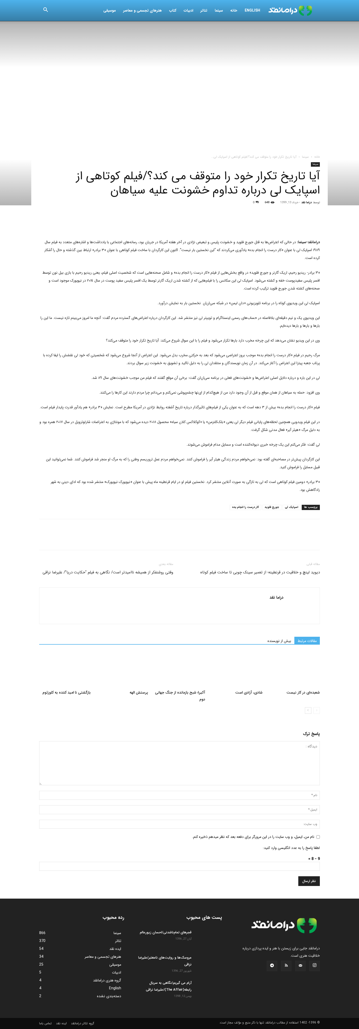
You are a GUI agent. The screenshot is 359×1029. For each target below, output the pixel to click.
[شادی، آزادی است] (237, 669)
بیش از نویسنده (279, 641)
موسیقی (109, 10)
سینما (219, 10)
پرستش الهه (139, 692)
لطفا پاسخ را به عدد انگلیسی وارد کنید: (291, 848)
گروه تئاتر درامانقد (82, 1023)
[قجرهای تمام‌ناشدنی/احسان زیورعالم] (209, 938)
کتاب (172, 10)
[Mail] (300, 966)
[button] (45, 11)
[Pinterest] (68, 223)
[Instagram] (314, 966)
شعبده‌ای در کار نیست (303, 692)
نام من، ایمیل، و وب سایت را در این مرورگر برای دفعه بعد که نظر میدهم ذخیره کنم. (253, 837)
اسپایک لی (291, 507)
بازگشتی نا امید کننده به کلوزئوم (67, 692)
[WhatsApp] (80, 223)
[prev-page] (316, 710)
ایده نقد (61, 1023)
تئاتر (204, 10)
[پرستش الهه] (122, 669)
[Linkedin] (93, 223)
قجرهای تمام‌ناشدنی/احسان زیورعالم (166, 932)
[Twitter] (56, 223)
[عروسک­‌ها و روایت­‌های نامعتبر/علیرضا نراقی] (209, 963)
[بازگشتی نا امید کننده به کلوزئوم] (65, 669)
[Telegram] (105, 223)
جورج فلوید (272, 507)
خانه (233, 10)
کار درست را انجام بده (245, 507)
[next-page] (308, 710)
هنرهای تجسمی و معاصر (142, 10)
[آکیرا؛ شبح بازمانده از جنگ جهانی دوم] (179, 669)
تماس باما (45, 1023)
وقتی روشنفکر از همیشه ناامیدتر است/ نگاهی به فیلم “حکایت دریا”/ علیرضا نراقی (108, 572)
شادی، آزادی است (249, 692)
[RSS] (286, 966)
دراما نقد (306, 202)
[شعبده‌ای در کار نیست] (294, 669)
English (252, 10)
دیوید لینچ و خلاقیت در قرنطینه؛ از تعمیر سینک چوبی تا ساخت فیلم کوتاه (260, 572)
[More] (117, 223)
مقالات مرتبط (307, 641)
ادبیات (188, 10)
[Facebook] (44, 223)
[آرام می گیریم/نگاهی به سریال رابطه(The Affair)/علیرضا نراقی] (209, 989)
